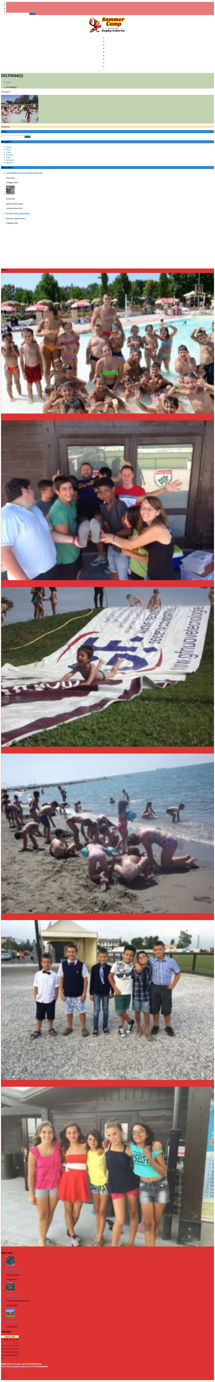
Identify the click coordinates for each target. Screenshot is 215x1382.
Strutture (110, 62)
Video (110, 66)
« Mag (3, 1361)
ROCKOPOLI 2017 (13, 1270)
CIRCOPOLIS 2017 (13, 1296)
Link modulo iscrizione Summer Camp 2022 (24, 173)
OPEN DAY (10, 199)
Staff (110, 55)
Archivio (110, 41)
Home (110, 37)
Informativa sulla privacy (11, 1369)
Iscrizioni (110, 59)
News (110, 45)
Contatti (110, 48)
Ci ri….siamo (11, 1322)
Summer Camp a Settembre (18, 213)
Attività (110, 52)
